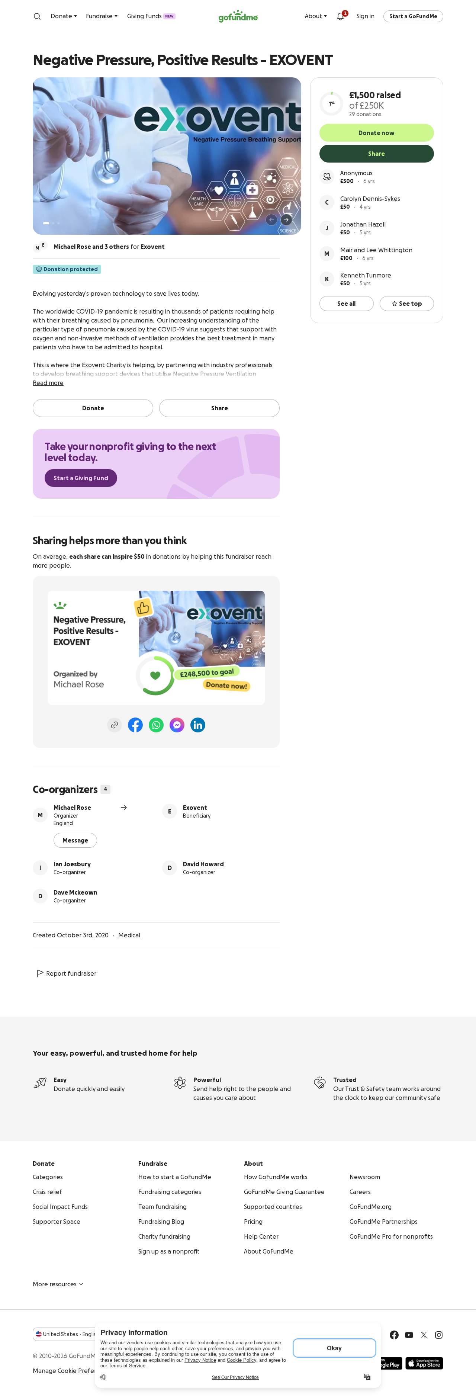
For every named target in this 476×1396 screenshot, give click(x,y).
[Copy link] (114, 725)
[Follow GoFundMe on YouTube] (409, 1335)
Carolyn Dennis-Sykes (370, 198)
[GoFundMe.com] (238, 16)
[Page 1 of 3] (46, 223)
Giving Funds (150, 16)
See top (410, 303)
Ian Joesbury (72, 864)
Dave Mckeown (75, 892)
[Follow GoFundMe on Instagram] (438, 1335)
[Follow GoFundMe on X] (423, 1335)
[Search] (37, 16)
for (109, 246)
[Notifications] (340, 16)
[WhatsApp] (156, 725)
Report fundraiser (71, 973)
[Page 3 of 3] (58, 223)
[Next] (286, 220)
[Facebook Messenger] (177, 725)
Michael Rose (72, 807)
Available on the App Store (424, 1363)
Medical (129, 935)
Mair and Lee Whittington (376, 250)
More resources (55, 1284)
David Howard (203, 864)
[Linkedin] (197, 725)
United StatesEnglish (71, 1334)
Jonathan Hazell (363, 224)
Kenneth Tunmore (365, 275)
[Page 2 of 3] (53, 223)
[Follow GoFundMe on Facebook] (394, 1335)
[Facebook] (135, 725)
